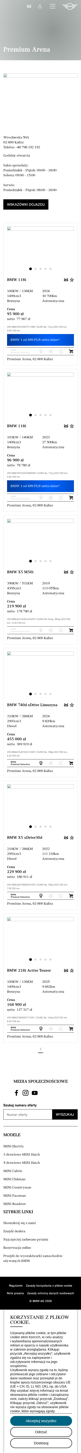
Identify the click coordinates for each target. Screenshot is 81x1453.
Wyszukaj (65, 1114)
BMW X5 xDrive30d (24, 838)
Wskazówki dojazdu (26, 204)
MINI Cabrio (12, 1171)
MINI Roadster (14, 1204)
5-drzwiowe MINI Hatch (21, 1163)
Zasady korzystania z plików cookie (49, 1285)
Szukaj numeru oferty (20, 1105)
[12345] (40, 251)
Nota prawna (15, 1293)
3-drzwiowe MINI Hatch (21, 1155)
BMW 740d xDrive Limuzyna (32, 705)
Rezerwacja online (17, 1248)
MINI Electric (13, 1146)
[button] (52, 6)
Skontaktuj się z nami (19, 1223)
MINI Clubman (14, 1179)
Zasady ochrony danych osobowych (50, 1293)
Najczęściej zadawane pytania (25, 1240)
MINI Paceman (14, 1196)
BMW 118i (16, 280)
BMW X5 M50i (20, 572)
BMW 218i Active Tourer (29, 971)
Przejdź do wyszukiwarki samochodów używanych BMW (33, 1258)
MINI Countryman (17, 1188)
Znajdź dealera (14, 1231)
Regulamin (16, 1285)
